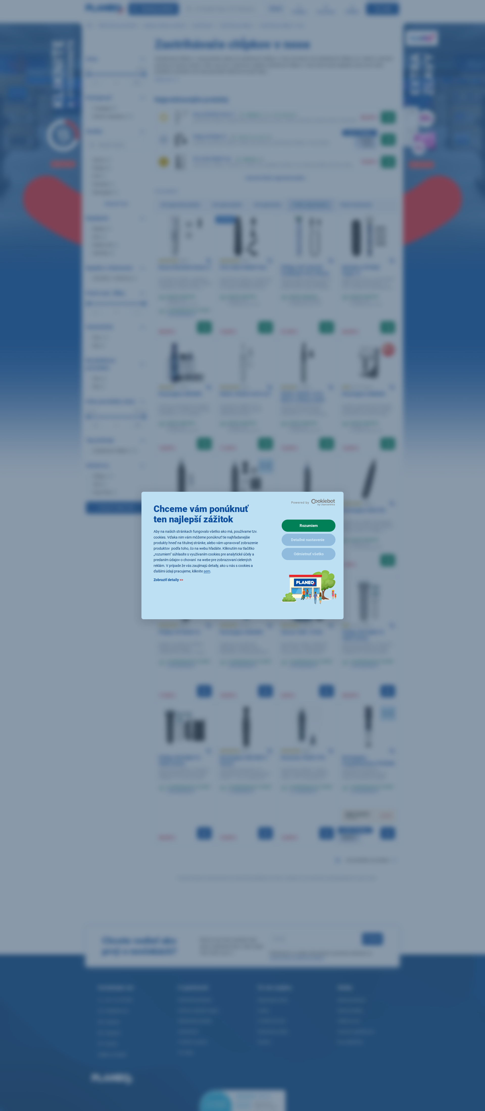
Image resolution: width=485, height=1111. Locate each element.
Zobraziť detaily (168, 580)
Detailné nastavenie (307, 540)
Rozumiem (309, 525)
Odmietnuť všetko (309, 554)
